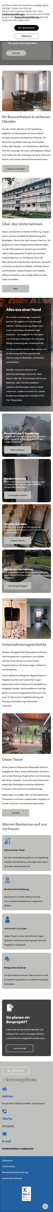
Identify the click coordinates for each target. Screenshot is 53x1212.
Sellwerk (18, 1178)
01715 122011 (8, 1126)
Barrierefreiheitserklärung (15, 1172)
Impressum (7, 1160)
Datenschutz (9, 1166)
